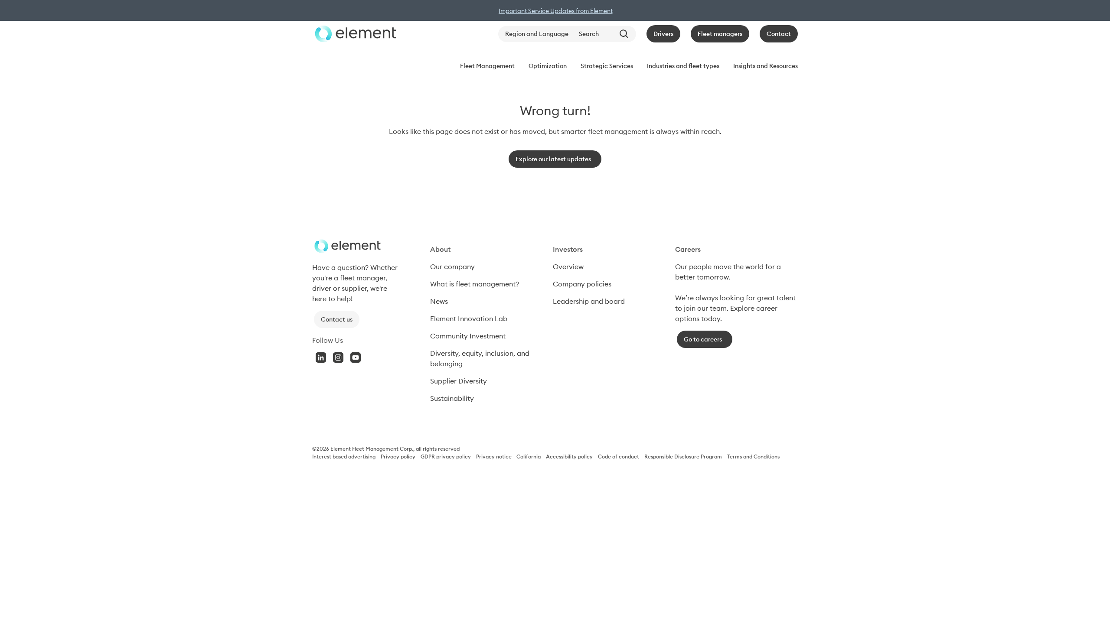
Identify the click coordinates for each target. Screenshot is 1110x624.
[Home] (354, 34)
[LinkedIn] (321, 357)
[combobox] (605, 34)
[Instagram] (338, 357)
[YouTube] (355, 357)
